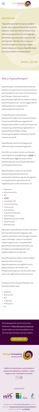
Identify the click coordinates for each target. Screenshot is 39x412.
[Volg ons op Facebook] (17, 377)
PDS (16, 159)
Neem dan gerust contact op (22, 326)
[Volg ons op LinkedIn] (21, 377)
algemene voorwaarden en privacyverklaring (22, 407)
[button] (3, 4)
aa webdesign (26, 409)
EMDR (30, 155)
